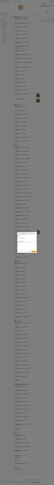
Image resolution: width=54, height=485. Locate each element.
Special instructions (21, 241)
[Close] (36, 232)
